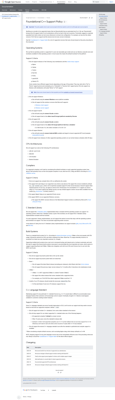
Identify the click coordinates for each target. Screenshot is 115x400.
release (85, 264)
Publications (35, 10)
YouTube (43, 390)
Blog (75, 2)
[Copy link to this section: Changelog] (36, 343)
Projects (34, 2)
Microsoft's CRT (86, 223)
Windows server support (42, 108)
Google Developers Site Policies (48, 380)
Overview (4, 10)
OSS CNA (43, 10)
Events (27, 2)
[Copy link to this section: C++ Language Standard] (48, 290)
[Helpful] (89, 18)
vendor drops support (73, 61)
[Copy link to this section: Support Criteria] (39, 58)
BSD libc (30, 225)
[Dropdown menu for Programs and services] (54, 2)
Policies (27, 10)
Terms (24, 396)
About (69, 2)
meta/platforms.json (37, 135)
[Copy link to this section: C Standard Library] (43, 208)
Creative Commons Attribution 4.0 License (65, 378)
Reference (13, 10)
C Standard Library (42, 211)
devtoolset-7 (39, 191)
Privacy (29, 396)
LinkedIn (54, 390)
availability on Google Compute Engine (73, 92)
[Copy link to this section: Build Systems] (39, 232)
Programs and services (46, 2)
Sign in (111, 2)
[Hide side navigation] (18, 397)
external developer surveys (63, 235)
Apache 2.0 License (27, 380)
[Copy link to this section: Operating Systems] (43, 48)
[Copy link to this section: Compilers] (36, 166)
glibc (77, 223)
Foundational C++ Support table (39, 40)
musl (80, 223)
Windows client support (41, 105)
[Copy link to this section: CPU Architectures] (43, 144)
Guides (20, 10)
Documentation (61, 2)
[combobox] (100, 1)
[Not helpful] (92, 18)
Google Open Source (31, 17)
